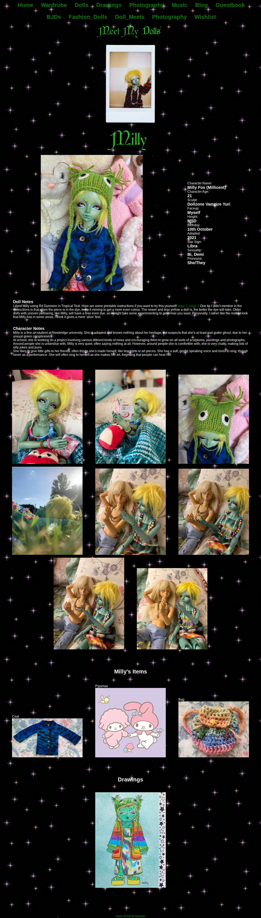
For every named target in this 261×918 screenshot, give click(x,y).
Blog (201, 5)
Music (179, 5)
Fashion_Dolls (88, 17)
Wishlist (205, 17)
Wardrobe (54, 5)
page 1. (183, 306)
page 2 (194, 306)
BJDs (54, 17)
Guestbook (230, 5)
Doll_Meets (129, 17)
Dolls (81, 5)
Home (25, 5)
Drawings (109, 5)
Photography (146, 5)
